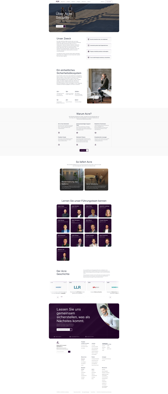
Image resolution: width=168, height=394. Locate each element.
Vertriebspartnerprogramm (95, 358)
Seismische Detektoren (95, 351)
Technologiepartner (94, 363)
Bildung (82, 370)
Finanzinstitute (83, 372)
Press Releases (83, 363)
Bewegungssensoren (95, 349)
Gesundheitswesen (84, 375)
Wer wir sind (83, 358)
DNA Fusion (104, 347)
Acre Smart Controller (95, 346)
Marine (93, 378)
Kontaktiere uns (104, 383)
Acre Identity (83, 348)
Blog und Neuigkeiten (105, 371)
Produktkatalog (104, 381)
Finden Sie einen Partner (95, 365)
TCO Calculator (104, 384)
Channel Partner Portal (95, 360)
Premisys (108, 347)
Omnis (103, 350)
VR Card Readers (94, 354)
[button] (63, 2)
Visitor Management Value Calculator (105, 387)
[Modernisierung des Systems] (71, 180)
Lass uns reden (109, 1)
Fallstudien (103, 369)
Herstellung (82, 377)
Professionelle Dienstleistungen (106, 358)
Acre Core (82, 360)
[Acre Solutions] (96, 180)
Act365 (108, 345)
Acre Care (103, 360)
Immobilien (82, 378)
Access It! (103, 345)
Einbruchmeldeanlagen (95, 348)
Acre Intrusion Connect (84, 346)
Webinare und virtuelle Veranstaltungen (105, 375)
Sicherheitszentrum (104, 378)
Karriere (82, 365)
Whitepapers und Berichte (105, 372)
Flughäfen (93, 370)
